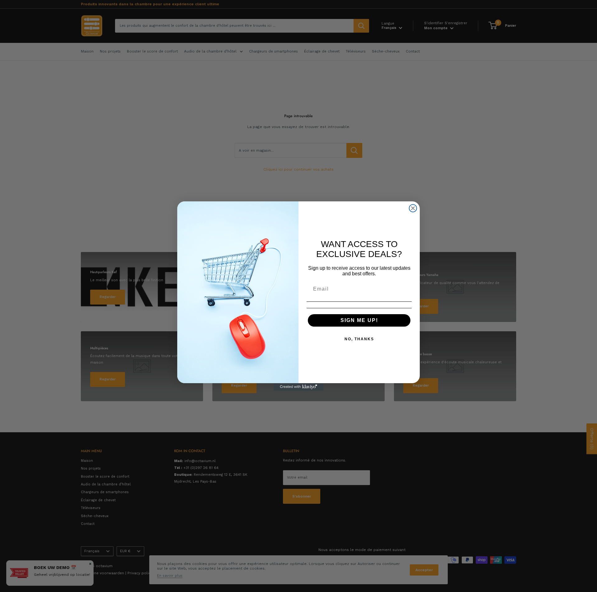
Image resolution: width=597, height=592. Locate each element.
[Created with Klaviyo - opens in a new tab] (298, 387)
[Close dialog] (413, 208)
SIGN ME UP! (359, 320)
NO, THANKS (359, 339)
